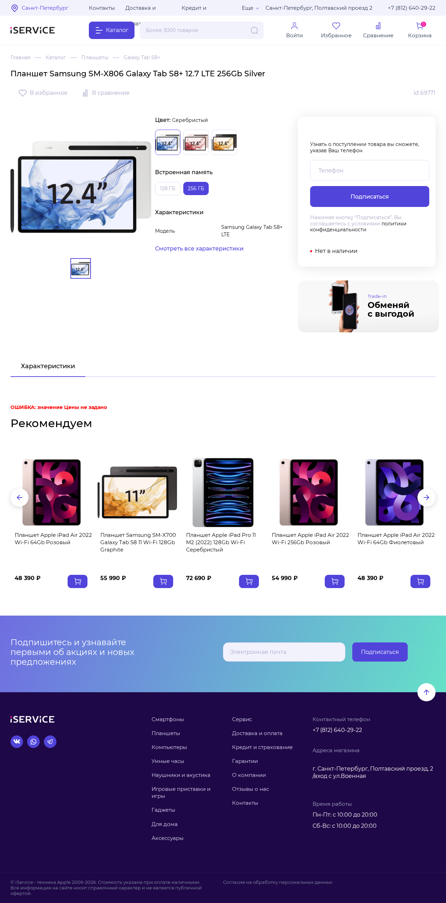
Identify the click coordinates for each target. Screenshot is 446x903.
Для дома (165, 824)
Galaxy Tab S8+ (142, 57)
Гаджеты (163, 809)
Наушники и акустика (181, 775)
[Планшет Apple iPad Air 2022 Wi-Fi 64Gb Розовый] (51, 492)
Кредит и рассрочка (196, 10)
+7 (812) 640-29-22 (412, 8)
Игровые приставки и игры (181, 792)
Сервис (242, 719)
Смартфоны (168, 719)
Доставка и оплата (140, 10)
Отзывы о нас (250, 789)
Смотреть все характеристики (199, 248)
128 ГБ (167, 188)
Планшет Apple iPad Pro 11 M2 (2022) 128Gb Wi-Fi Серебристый (221, 542)
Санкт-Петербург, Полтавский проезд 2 (319, 8)
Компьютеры (169, 747)
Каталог (56, 57)
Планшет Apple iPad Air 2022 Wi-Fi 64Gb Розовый (53, 539)
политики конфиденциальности (358, 227)
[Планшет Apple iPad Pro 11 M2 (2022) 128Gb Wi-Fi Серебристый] (223, 492)
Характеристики (48, 366)
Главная (20, 57)
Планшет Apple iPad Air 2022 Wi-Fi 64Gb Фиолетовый (396, 539)
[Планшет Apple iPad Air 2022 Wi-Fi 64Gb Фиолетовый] (394, 492)
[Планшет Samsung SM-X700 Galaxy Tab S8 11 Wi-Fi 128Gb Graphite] (137, 492)
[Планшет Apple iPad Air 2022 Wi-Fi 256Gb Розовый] (308, 492)
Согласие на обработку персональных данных (277, 882)
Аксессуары (168, 838)
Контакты (102, 8)
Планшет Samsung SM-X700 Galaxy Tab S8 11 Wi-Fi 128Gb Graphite (138, 542)
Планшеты (94, 57)
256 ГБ (196, 188)
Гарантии (245, 761)
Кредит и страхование (262, 747)
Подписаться (380, 652)
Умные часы (168, 761)
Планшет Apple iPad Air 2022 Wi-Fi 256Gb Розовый (310, 539)
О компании (249, 775)
